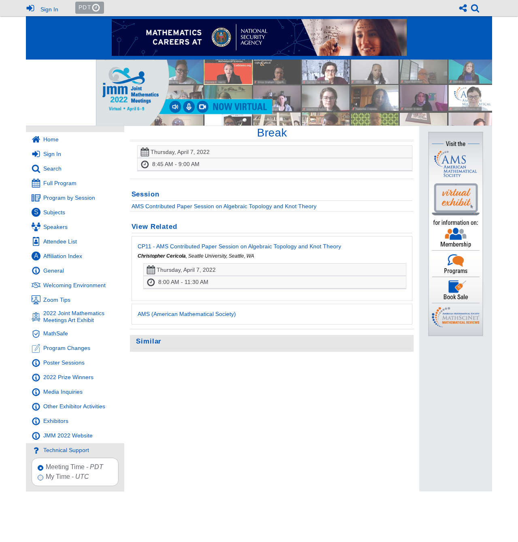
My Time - (67, 477)
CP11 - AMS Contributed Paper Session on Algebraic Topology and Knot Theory (239, 246)
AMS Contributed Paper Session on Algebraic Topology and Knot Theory (224, 206)
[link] (475, 8)
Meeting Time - (74, 467)
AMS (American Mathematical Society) (187, 314)
